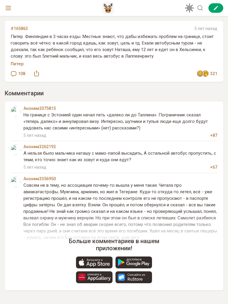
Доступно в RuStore (133, 277)
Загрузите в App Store (94, 262)
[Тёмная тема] (189, 8)
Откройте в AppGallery (94, 277)
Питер (17, 63)
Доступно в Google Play (133, 262)
